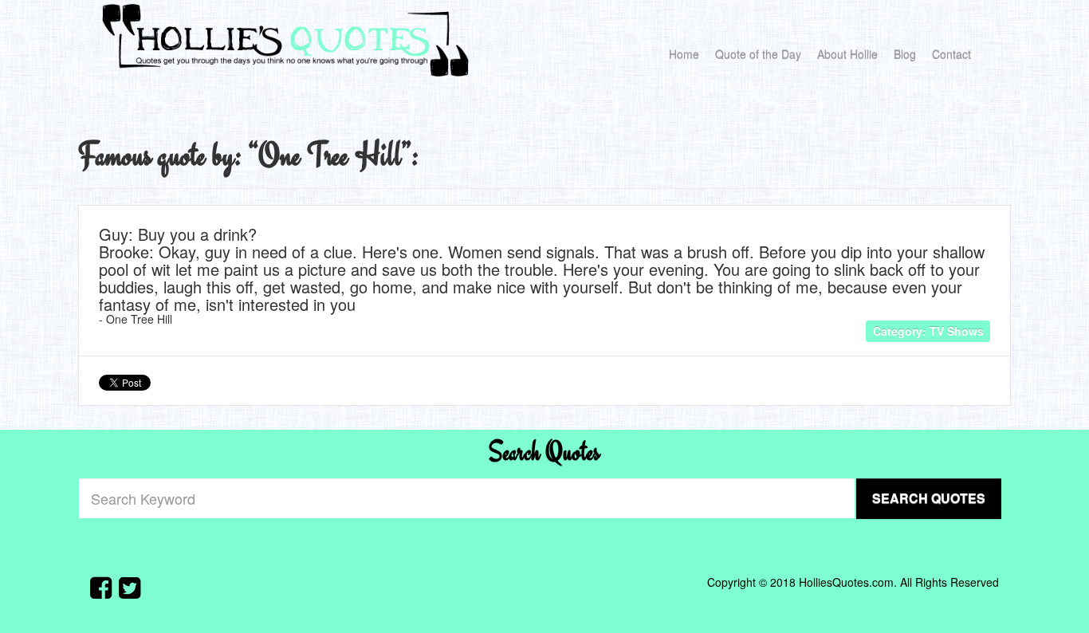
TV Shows (957, 330)
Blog (905, 54)
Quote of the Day (758, 54)
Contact (951, 54)
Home (684, 54)
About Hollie (847, 54)
